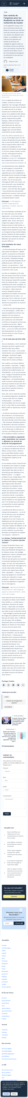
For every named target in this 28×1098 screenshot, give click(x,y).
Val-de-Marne (5, 1016)
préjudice (4, 979)
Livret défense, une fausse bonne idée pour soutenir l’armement (14, 844)
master (7, 697)
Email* (5, 786)
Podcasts (4, 1032)
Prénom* (5, 768)
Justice (3, 966)
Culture (4, 956)
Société (4, 984)
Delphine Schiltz (13, 61)
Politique (4, 976)
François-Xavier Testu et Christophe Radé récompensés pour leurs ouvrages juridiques (19, 721)
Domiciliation (5, 1056)
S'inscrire (18, 923)
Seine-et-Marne (6, 1008)
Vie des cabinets (6, 987)
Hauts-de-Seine (6, 1000)
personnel (5, 974)
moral (3, 969)
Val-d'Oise (4, 1013)
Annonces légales (7, 1048)
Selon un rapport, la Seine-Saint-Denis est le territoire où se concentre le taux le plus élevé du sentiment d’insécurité (14, 873)
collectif (4, 953)
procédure (5, 982)
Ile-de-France (5, 1003)
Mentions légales (6, 1075)
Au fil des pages (6, 948)
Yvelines (4, 1019)
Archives (4, 945)
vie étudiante (8, 707)
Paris (3, 1006)
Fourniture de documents (9, 1059)
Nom (4, 777)
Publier (7, 814)
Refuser (14, 1094)
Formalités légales (7, 1051)
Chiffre (4, 950)
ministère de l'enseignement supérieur (14, 702)
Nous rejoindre (6, 1072)
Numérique (5, 971)
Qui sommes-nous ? (7, 1070)
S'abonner (14, 896)
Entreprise (5, 963)
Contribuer (5, 1035)
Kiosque (4, 1037)
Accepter (6, 1094)
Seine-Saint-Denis (7, 1011)
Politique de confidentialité (9, 1080)
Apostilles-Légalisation (8, 1054)
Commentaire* (7, 796)
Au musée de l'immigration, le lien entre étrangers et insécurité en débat (15, 863)
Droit (5, 12)
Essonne (4, 998)
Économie (4, 961)
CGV (3, 1078)
